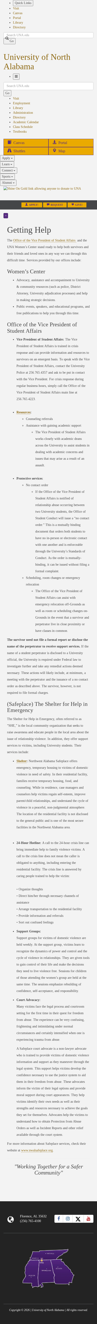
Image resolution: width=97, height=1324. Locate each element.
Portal (17, 18)
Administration (23, 112)
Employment (21, 103)
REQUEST (57, 205)
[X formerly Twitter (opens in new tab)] (78, 1219)
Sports (6, 176)
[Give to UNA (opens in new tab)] (48, 193)
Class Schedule (23, 127)
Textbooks (20, 131)
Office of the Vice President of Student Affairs (44, 240)
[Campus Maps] (48, 1267)
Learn (6, 164)
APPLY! (33, 205)
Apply (6, 158)
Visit (16, 8)
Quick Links (23, 3)
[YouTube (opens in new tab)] (88, 1219)
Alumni (7, 182)
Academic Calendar (26, 122)
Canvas (17, 13)
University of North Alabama (37, 61)
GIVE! (79, 205)
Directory (19, 27)
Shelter (21, 761)
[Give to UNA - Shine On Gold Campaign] (48, 1292)
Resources (23, 412)
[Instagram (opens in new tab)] (68, 1219)
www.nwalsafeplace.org (37, 1150)
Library (18, 22)
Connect (8, 170)
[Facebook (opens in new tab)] (58, 1219)
